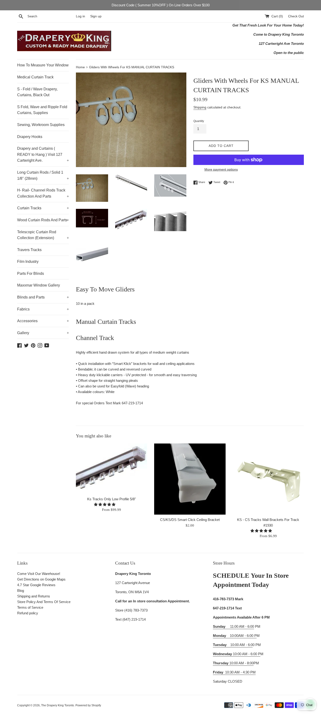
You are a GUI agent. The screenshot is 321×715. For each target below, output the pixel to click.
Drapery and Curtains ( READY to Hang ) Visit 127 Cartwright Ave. (43, 154)
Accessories (43, 321)
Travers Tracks (29, 250)
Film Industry (28, 262)
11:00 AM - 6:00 (233, 626)
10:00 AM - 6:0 (233, 645)
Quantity (198, 121)
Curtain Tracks (43, 208)
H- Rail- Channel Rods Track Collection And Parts (43, 193)
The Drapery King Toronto (57, 705)
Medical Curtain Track (35, 77)
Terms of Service (30, 607)
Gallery (43, 333)
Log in (80, 16)
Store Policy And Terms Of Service (43, 602)
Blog (20, 591)
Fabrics (43, 309)
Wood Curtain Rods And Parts (43, 220)
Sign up (96, 16)
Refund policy (27, 613)
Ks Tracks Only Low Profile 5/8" (111, 499)
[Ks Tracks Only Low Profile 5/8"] (111, 469)
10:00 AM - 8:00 (233, 663)
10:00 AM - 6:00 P (236, 654)
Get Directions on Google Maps (41, 579)
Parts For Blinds (30, 273)
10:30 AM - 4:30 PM (240, 672)
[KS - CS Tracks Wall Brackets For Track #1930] (268, 479)
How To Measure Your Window (43, 65)
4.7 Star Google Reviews (36, 585)
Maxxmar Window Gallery (38, 285)
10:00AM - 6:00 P (235, 636)
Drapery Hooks (29, 137)
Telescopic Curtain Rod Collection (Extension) (43, 235)
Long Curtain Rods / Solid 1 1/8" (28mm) (43, 175)
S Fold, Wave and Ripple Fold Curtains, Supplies (42, 110)
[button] (105, 504)
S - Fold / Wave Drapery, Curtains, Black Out (37, 92)
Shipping (199, 107)
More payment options (221, 169)
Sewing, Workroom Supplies (41, 125)
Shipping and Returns (33, 596)
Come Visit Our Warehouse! (38, 574)
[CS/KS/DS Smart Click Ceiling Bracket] (189, 479)
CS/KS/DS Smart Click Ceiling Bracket (190, 520)
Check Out (296, 16)
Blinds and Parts (43, 297)
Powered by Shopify (88, 705)
